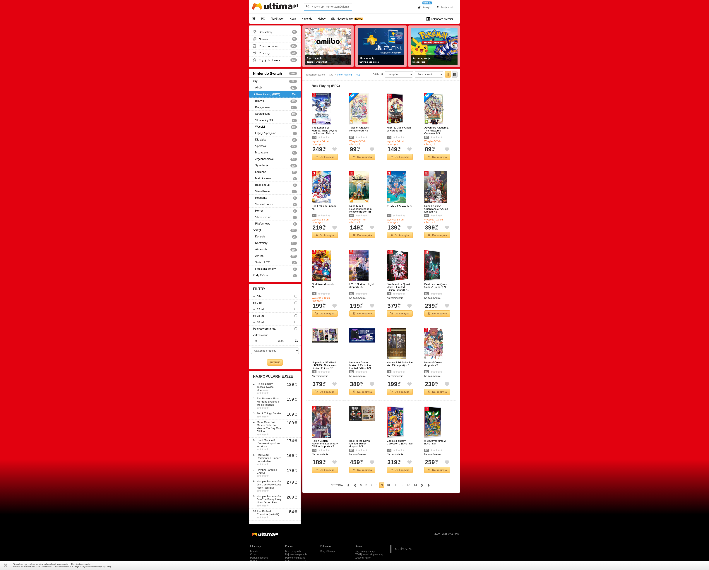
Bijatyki (274, 100)
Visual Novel (274, 191)
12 (401, 485)
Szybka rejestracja (365, 551)
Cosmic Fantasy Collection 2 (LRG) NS (400, 442)
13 (408, 485)
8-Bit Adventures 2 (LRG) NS (435, 442)
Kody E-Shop (274, 275)
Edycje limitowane (274, 60)
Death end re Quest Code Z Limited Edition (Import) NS (398, 287)
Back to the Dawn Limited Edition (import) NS (359, 443)
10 (388, 485)
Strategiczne (274, 113)
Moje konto (445, 7)
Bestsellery (274, 32)
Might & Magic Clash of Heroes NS (399, 129)
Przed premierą (274, 46)
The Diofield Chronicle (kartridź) (268, 513)
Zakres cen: (260, 335)
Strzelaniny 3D (274, 120)
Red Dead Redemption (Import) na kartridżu (269, 458)
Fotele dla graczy (274, 269)
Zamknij (5, 565)
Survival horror (274, 204)
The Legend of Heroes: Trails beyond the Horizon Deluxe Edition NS (325, 132)
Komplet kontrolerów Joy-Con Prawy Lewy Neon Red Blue (269, 484)
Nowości (274, 39)
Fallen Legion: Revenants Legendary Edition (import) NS (325, 443)
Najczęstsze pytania (296, 554)
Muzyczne (274, 152)
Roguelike (274, 197)
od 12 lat (258, 309)
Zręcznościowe (274, 159)
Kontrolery (274, 243)
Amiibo (274, 256)
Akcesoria (274, 249)
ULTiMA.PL (403, 549)
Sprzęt (274, 230)
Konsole (274, 236)
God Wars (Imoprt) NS (323, 285)
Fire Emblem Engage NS (324, 207)
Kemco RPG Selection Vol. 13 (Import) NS (400, 364)
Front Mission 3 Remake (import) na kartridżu (268, 443)
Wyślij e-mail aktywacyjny (369, 554)
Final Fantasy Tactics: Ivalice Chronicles (265, 386)
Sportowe (274, 146)
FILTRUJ (275, 362)
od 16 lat (258, 315)
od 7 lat (257, 302)
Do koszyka (327, 156)
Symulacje (274, 165)
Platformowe (274, 223)
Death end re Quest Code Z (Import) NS (435, 285)
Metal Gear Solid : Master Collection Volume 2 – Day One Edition (269, 427)
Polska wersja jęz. (264, 328)
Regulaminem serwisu (81, 564)
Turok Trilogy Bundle (269, 413)
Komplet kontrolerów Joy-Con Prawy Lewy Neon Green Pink (269, 499)
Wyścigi (274, 126)
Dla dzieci (274, 139)
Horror (274, 210)
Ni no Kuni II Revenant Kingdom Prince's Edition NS (360, 209)
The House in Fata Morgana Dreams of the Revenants (268, 401)
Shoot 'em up (274, 217)
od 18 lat (258, 322)
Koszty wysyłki (293, 551)
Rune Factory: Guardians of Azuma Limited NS (436, 209)
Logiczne (274, 172)
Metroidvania (274, 178)
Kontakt (254, 551)
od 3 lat (257, 296)
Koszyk (424, 7)
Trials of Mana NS (399, 206)
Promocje (274, 53)
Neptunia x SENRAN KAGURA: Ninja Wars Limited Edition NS (324, 365)
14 (415, 485)
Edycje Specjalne (274, 133)
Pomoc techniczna (295, 558)
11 (394, 485)
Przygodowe (274, 107)
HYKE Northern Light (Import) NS (361, 285)
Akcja (274, 87)
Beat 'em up (274, 184)
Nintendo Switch (274, 73)
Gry (274, 81)
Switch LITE (274, 262)
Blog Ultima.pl (327, 551)
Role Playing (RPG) (276, 94)
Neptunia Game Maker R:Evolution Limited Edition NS (360, 365)
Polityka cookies (259, 558)
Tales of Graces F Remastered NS (359, 129)
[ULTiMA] (276, 7)
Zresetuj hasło (363, 558)
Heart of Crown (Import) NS (433, 364)
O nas (253, 554)
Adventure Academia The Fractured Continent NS (436, 130)
